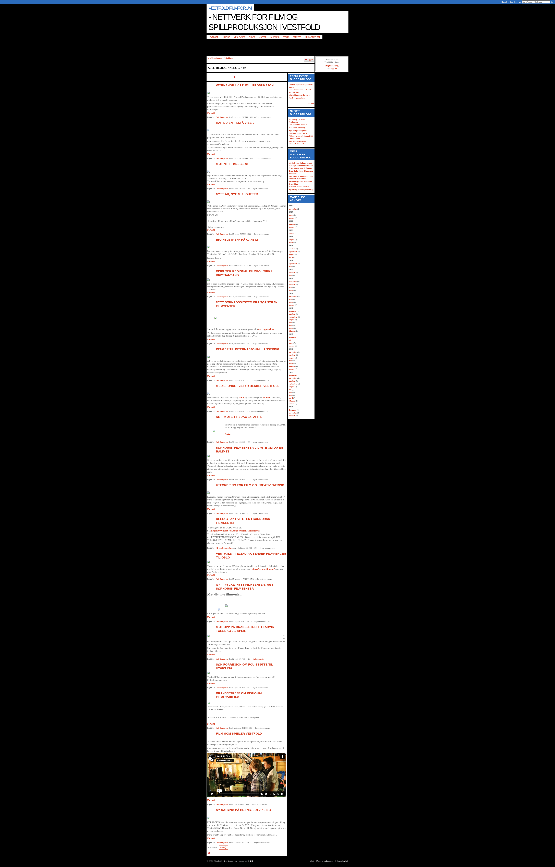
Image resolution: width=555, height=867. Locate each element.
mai (290, 266)
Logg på (517, 2)
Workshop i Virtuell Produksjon (245, 85)
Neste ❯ (223, 847)
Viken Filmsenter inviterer (299, 94)
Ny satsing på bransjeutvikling (243, 810)
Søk (552, 2)
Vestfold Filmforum (230, 8)
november (293, 208)
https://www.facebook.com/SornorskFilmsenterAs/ (235, 530)
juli (290, 340)
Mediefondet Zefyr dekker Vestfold (248, 385)
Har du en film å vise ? (235, 122)
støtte (241, 397)
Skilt (312, 861)
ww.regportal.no (266, 329)
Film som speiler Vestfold (239, 733)
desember (293, 311)
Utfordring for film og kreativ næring (250, 485)
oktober (292, 248)
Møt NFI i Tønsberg (232, 164)
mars (291, 215)
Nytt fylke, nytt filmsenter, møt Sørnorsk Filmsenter (301, 177)
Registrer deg (507, 2)
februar (292, 224)
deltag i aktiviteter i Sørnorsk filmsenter (301, 172)
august (291, 239)
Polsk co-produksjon (297, 97)
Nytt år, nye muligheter (237, 194)
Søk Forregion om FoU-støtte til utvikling (300, 182)
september (293, 251)
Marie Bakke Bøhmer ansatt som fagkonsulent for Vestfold (301, 164)
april (291, 257)
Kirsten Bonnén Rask (224, 548)
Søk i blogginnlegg (235, 77)
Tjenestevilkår (342, 861)
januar (291, 217)
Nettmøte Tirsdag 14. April (239, 416)
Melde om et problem (325, 861)
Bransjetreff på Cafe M (237, 239)
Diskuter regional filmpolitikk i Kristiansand (301, 137)
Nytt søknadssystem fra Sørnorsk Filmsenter (298, 142)
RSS (209, 853)
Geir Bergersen (222, 117)
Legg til (310, 59)
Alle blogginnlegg (215, 58)
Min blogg (228, 58)
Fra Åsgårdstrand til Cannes (300, 168)
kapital (266, 397)
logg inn (334, 68)
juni (290, 275)
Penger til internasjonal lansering (247, 349)
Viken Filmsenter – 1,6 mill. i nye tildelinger (300, 90)
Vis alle (311, 103)
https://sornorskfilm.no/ (263, 568)
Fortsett (211, 113)
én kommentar (258, 658)
